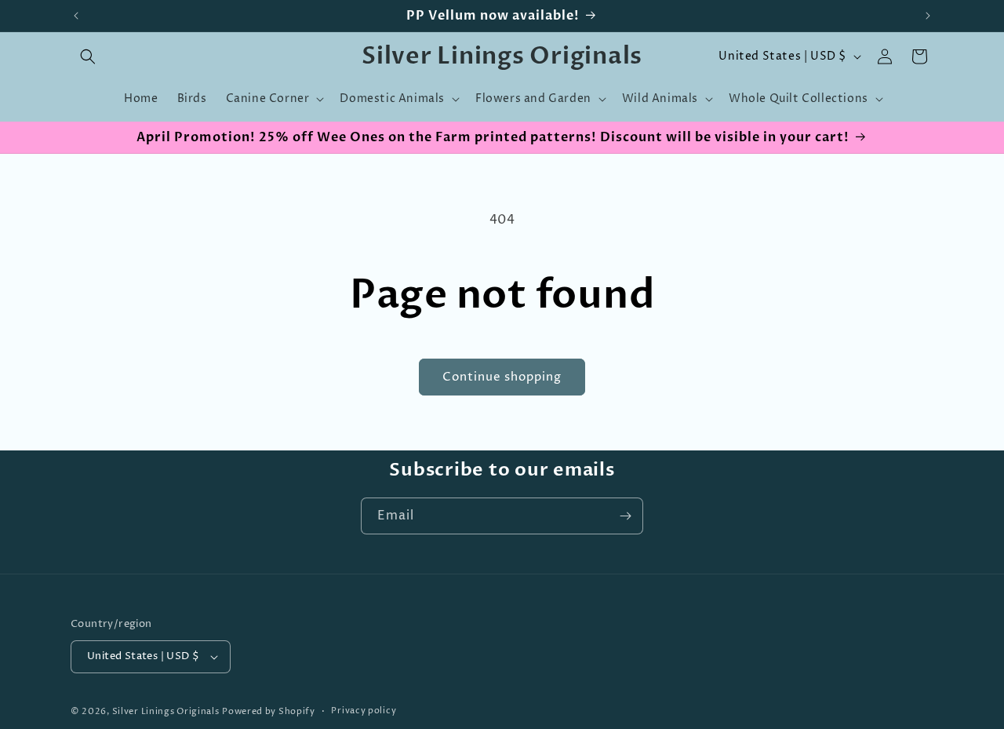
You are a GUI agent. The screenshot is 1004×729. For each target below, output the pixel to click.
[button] (88, 56)
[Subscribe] (625, 516)
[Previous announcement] (76, 16)
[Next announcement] (928, 16)
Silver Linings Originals (166, 711)
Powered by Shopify (268, 711)
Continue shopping (502, 377)
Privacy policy (363, 710)
